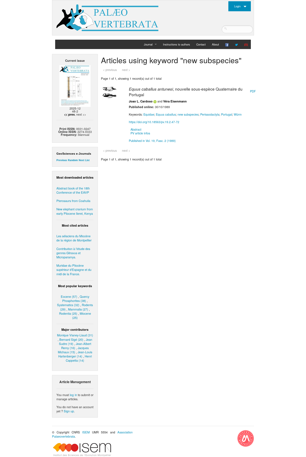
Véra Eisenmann (175, 101)
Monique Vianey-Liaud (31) (75, 335)
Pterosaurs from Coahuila (73, 200)
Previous (61, 160)
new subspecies (188, 114)
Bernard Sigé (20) (71, 339)
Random (73, 160)
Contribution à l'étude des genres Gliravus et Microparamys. (73, 252)
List (87, 160)
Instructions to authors (176, 44)
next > (126, 70)
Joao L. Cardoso (141, 101)
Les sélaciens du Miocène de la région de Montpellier (74, 238)
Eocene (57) (69, 296)
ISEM (86, 432)
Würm (238, 114)
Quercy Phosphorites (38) (75, 298)
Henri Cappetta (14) (79, 358)
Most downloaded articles (74, 177)
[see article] (109, 92)
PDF (253, 91)
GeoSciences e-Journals (73, 153)
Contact (201, 44)
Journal (148, 44)
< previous (110, 70)
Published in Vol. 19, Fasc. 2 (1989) (152, 141)
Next (81, 160)
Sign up (69, 411)
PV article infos (140, 133)
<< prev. (69, 114)
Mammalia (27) (78, 309)
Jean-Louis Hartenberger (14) (75, 354)
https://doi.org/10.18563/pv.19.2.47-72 (154, 122)
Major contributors (74, 329)
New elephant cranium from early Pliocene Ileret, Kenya (74, 211)
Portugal (226, 114)
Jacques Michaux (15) (73, 350)
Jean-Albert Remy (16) (76, 345)
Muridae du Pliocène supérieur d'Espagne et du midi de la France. (73, 269)
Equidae (148, 114)
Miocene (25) (81, 315)
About (215, 44)
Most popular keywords (75, 286)
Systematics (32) (68, 305)
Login (237, 6)
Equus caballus (166, 114)
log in (73, 395)
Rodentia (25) (68, 313)
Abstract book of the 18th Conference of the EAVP (73, 190)
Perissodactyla (209, 114)
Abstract (136, 129)
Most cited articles (75, 225)
